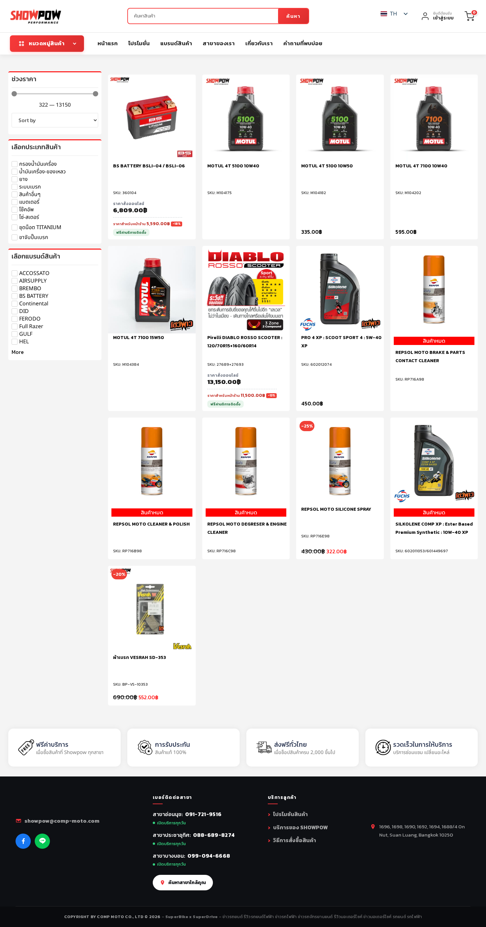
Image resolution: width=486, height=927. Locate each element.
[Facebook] (23, 841)
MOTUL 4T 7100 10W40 (421, 165)
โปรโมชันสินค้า (290, 814)
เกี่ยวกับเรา (259, 43)
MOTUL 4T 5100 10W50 (327, 165)
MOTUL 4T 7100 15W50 (138, 337)
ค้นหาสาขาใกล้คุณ (187, 882)
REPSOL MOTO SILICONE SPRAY (336, 509)
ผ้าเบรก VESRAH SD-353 (139, 657)
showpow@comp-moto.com (62, 821)
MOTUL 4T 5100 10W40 (233, 165)
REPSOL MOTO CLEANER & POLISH (151, 524)
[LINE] (42, 841)
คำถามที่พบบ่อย (302, 43)
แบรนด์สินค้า (176, 43)
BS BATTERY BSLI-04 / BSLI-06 (149, 165)
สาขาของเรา (219, 43)
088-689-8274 (214, 835)
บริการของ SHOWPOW (300, 827)
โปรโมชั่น (139, 43)
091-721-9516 (203, 814)
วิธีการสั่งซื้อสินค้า (294, 840)
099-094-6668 (208, 856)
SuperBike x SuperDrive (192, 916)
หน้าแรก (108, 43)
